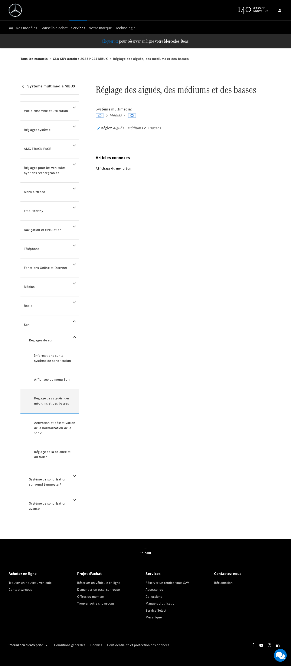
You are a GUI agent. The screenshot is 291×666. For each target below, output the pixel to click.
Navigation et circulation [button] (43, 230)
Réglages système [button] (37, 130)
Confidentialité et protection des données (138, 645)
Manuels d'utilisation (161, 603)
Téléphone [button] (32, 249)
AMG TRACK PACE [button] (37, 149)
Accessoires (154, 589)
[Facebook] (253, 645)
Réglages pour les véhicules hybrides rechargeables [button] (44, 170)
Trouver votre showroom (95, 603)
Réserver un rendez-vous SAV (167, 582)
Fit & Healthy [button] (33, 211)
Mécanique (154, 617)
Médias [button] (29, 286)
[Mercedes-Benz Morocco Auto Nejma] (15, 10)
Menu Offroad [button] (34, 192)
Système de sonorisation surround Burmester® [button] (47, 482)
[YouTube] (261, 645)
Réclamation (223, 582)
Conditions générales (69, 645)
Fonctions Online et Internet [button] (45, 268)
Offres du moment (90, 596)
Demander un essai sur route (98, 589)
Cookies (96, 645)
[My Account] (280, 10)
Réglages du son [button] (41, 340)
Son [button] (27, 324)
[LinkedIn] (277, 645)
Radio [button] (28, 305)
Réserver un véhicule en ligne (98, 582)
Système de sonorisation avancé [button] (47, 506)
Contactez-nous (20, 589)
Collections (154, 596)
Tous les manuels (34, 59)
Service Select (156, 610)
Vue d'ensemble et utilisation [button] (46, 111)
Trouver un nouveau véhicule (30, 582)
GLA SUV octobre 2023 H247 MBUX (80, 59)
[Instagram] (269, 645)
